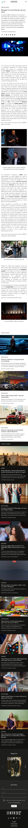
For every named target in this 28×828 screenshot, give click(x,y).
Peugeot (8, 70)
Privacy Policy (17, 802)
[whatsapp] (13, 35)
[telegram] (15, 35)
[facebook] (4, 35)
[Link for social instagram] (13, 818)
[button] (25, 766)
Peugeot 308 (9, 286)
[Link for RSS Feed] (19, 818)
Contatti (14, 821)
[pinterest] (6, 35)
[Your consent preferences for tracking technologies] (2, 2)
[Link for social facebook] (11, 818)
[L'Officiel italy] (14, 2)
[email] (2, 35)
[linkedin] (8, 35)
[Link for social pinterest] (16, 818)
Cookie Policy (14, 825)
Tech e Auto (5, 7)
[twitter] (11, 35)
